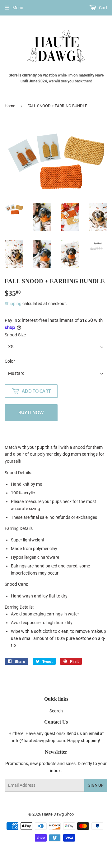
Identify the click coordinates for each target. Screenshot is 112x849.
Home (10, 105)
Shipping (13, 303)
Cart (102, 7)
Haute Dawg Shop (58, 814)
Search (56, 710)
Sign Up (95, 785)
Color (10, 361)
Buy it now (31, 412)
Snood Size (15, 334)
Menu (17, 7)
